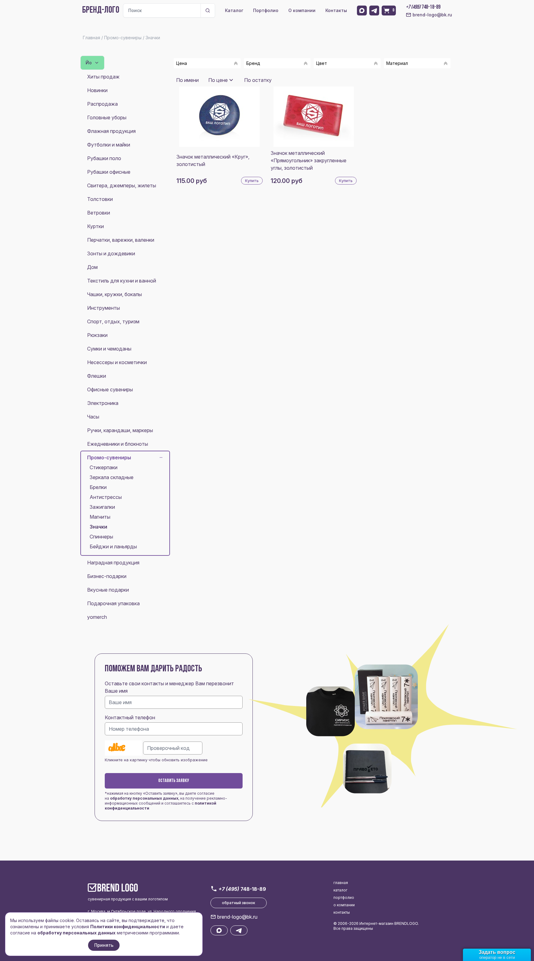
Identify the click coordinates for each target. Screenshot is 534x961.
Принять (103, 945)
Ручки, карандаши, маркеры (120, 430)
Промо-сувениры (109, 457)
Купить (252, 180)
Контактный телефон (130, 717)
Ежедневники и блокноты (117, 444)
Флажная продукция (111, 131)
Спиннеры (101, 537)
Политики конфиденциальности (127, 926)
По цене (218, 80)
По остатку (258, 80)
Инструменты (103, 308)
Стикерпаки (103, 467)
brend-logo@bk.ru (432, 14)
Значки (98, 527)
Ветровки (98, 213)
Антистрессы (106, 497)
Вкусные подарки (108, 590)
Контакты (336, 10)
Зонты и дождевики (111, 253)
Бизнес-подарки (106, 576)
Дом (92, 267)
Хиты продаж (103, 77)
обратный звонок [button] (238, 902)
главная (340, 882)
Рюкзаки (97, 335)
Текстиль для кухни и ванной (121, 281)
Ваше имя (116, 691)
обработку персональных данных (144, 798)
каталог (340, 890)
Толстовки (100, 199)
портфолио (343, 897)
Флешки (96, 376)
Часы (93, 417)
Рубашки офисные (108, 172)
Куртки (95, 226)
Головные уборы (106, 117)
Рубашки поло (104, 158)
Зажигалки (102, 507)
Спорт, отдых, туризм (113, 321)
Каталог (234, 10)
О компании (302, 10)
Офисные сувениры (110, 389)
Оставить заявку (173, 780)
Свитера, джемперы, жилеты (121, 185)
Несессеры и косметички (117, 362)
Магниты (100, 517)
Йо (89, 62)
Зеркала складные (112, 477)
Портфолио (265, 10)
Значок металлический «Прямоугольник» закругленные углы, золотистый (308, 160)
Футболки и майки (108, 145)
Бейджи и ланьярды (113, 546)
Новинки (97, 90)
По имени (187, 80)
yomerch (97, 617)
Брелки (98, 487)
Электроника (102, 403)
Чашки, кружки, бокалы (114, 294)
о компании (344, 905)
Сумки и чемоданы (109, 349)
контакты (341, 912)
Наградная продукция (113, 562)
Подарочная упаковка (113, 603)
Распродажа (102, 104)
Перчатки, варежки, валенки (120, 240)
